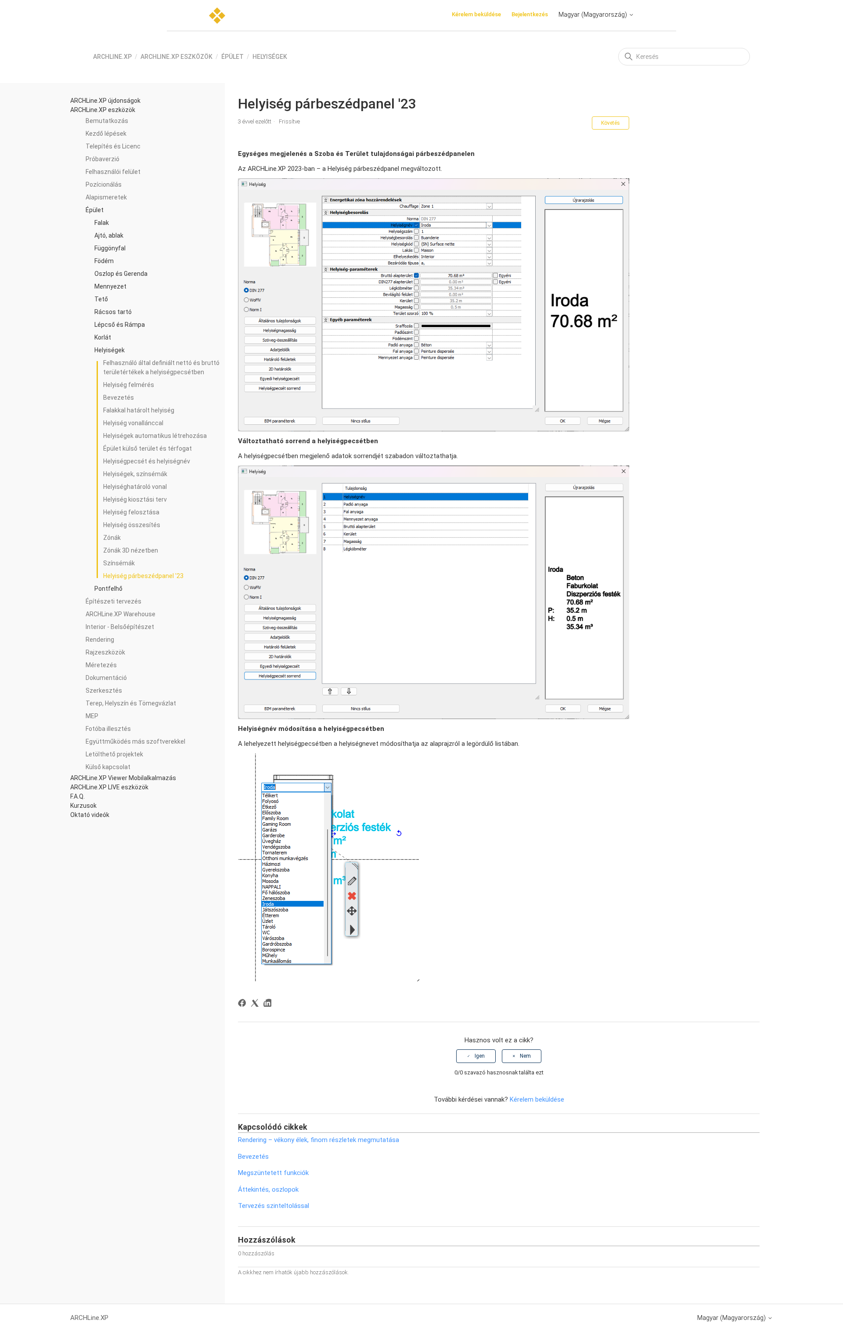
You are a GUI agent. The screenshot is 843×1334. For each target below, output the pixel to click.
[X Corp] (256, 1004)
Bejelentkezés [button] (530, 14)
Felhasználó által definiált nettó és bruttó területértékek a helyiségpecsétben (161, 367)
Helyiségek (269, 56)
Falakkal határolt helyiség (138, 410)
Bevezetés (118, 397)
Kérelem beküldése (476, 14)
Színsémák (119, 563)
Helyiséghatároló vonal (135, 486)
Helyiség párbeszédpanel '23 (143, 575)
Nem (525, 1056)
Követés (610, 123)
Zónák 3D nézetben (130, 550)
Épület (232, 56)
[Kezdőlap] (217, 15)
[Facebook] (243, 1004)
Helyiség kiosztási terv (135, 499)
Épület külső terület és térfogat (147, 448)
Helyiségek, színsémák (135, 473)
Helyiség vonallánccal (133, 423)
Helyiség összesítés (131, 524)
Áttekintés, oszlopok (268, 1189)
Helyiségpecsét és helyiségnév (146, 461)
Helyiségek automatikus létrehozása (155, 435)
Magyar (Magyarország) (593, 14)
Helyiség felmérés (128, 384)
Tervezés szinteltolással (273, 1206)
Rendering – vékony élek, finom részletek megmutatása (318, 1140)
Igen (480, 1056)
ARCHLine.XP (112, 56)
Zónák (112, 537)
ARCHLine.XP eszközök (176, 56)
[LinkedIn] (268, 1004)
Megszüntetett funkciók (273, 1173)
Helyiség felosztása (131, 512)
